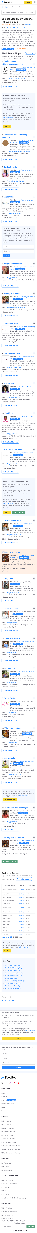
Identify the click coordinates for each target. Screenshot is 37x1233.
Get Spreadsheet (10, 799)
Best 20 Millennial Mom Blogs (13, 975)
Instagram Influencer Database (11, 1146)
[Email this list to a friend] (21, 27)
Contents (28, 24)
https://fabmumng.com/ (25, 416)
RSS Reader (5, 1166)
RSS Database (6, 1121)
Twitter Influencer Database (10, 1149)
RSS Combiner (6, 1191)
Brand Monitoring (7, 1180)
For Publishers (6, 1163)
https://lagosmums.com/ (25, 200)
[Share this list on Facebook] (7, 27)
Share (3, 27)
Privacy (3, 1107)
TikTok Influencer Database (10, 1153)
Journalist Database (8, 1135)
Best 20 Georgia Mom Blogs (13, 988)
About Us (4, 1093)
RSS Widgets (5, 1187)
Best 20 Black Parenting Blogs (14, 968)
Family (7, 7)
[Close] (36, 1218)
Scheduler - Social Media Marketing (13, 1198)
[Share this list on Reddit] (17, 27)
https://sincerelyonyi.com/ (25, 671)
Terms (3, 1111)
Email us (7, 126)
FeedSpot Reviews (7, 1104)
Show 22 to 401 (10, 861)
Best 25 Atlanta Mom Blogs (13, 986)
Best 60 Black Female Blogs (13, 983)
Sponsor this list (21, 48)
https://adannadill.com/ (24, 170)
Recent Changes (6, 1215)
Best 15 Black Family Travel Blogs (15, 980)
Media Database (6, 1170)
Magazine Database (8, 1132)
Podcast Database (7, 1128)
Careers (8, 1100)
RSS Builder (5, 1194)
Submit (6, 256)
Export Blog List (18, 512)
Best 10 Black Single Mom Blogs (14, 973)
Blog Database (6, 1124)
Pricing (28, 2)
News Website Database (9, 1142)
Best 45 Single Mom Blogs (12, 970)
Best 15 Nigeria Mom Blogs (13, 965)
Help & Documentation (9, 1211)
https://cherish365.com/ (25, 386)
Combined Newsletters (9, 1184)
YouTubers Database (8, 1139)
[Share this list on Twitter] (11, 27)
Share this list (7, 997)
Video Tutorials (6, 1208)
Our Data (4, 1097)
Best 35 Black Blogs (11, 978)
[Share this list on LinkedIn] (14, 27)
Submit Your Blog (7, 49)
